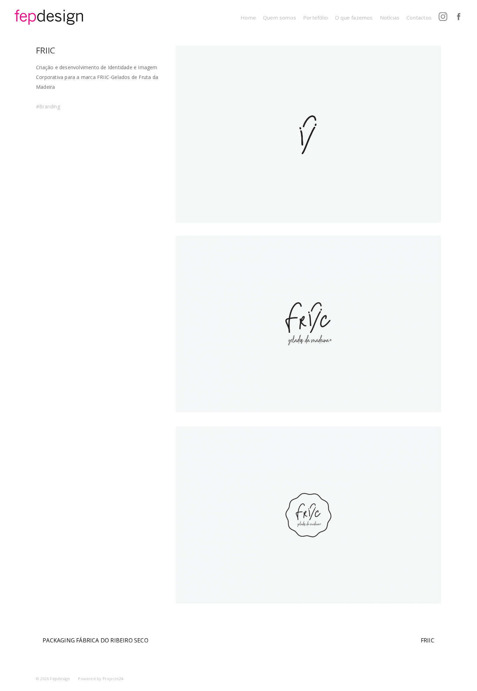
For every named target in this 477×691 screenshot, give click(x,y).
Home (248, 17)
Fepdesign (60, 678)
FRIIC (427, 640)
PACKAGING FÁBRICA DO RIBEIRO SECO (95, 640)
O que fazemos (354, 17)
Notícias (390, 17)
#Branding (48, 106)
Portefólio (315, 17)
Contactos (419, 17)
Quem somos (279, 17)
